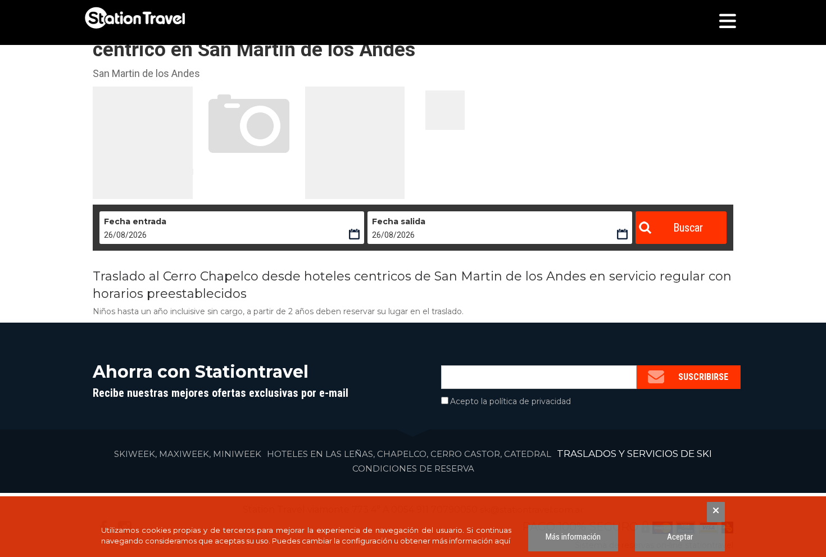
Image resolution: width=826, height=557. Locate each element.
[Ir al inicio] (134, 18)
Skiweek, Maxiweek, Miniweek (187, 454)
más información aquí (471, 540)
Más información (573, 537)
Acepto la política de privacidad (510, 401)
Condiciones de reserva (413, 468)
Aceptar (680, 537)
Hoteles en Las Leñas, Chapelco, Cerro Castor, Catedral (409, 454)
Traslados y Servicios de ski (634, 453)
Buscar (688, 227)
